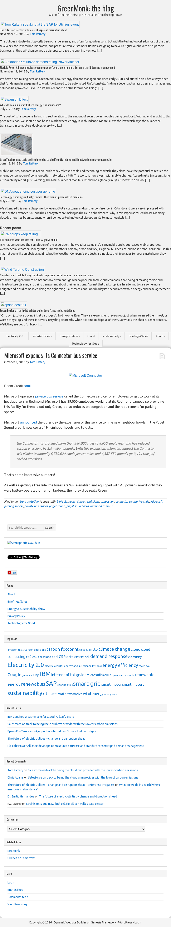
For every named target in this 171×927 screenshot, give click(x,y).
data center (75, 657)
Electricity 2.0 (14, 336)
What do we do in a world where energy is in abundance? (30, 105)
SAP (51, 683)
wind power (110, 694)
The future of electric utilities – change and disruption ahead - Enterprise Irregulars (61, 784)
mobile (106, 675)
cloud (135, 649)
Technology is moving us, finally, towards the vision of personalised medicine (41, 197)
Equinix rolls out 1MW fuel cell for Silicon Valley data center (64, 803)
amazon (12, 649)
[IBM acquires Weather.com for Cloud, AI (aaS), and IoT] (20, 234)
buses (71, 501)
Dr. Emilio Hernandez (21, 796)
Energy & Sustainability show (26, 609)
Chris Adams (16, 777)
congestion (107, 501)
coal (55, 657)
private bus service (49, 396)
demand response (109, 656)
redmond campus (101, 506)
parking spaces (13, 506)
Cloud (91, 336)
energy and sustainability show (83, 665)
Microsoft (156, 501)
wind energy (93, 694)
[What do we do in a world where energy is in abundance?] (14, 99)
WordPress (125, 922)
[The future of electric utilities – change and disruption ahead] (40, 24)
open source (119, 675)
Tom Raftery (15, 770)
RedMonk (14, 850)
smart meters (133, 684)
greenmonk (28, 675)
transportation (69, 336)
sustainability (110, 336)
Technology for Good (85, 343)
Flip (14, 572)
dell (87, 657)
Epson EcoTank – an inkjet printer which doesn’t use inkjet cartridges (37, 310)
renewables (33, 684)
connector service (126, 501)
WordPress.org (17, 904)
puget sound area (77, 506)
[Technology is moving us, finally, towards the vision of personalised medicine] (28, 191)
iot (83, 675)
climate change (114, 649)
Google (14, 674)
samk (27, 386)
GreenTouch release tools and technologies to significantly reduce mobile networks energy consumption (56, 159)
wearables (75, 694)
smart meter (111, 684)
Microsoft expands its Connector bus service (50, 355)
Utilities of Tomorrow (21, 858)
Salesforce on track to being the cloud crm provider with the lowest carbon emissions (46, 275)
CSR (62, 656)
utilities (50, 693)
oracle (130, 675)
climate (92, 649)
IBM (45, 673)
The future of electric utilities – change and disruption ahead (33, 30)
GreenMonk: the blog (85, 8)
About (159, 336)
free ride (144, 501)
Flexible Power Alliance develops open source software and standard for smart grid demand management (57, 67)
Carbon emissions (88, 501)
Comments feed (18, 897)
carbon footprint (63, 649)
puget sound (57, 506)
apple (21, 650)
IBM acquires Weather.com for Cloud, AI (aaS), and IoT (29, 239)
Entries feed (15, 889)
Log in (11, 882)
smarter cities (41, 336)
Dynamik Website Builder (70, 922)
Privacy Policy (16, 616)
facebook (144, 665)
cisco (82, 649)
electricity (135, 657)
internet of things (66, 675)
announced (28, 422)
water (63, 694)
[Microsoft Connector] (85, 375)
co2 (29, 657)
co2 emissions (41, 657)
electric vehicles (54, 665)
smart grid (87, 683)
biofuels (62, 501)
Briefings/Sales (138, 336)
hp (37, 675)
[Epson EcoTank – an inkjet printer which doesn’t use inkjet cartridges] (13, 305)
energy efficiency (120, 665)
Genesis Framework (103, 922)
